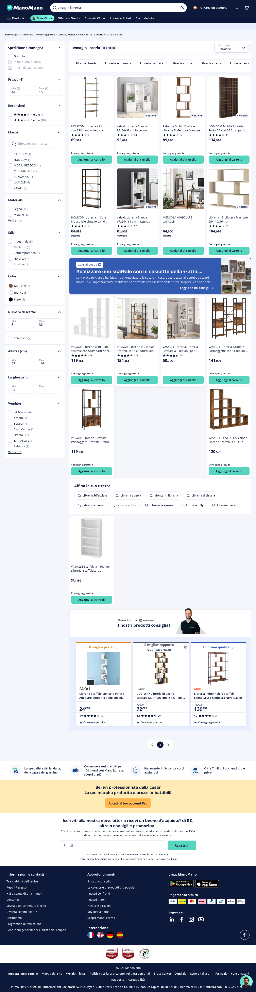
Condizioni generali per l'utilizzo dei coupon (36, 930)
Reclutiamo (14, 918)
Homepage (11, 34)
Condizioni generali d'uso (191, 973)
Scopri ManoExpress (101, 918)
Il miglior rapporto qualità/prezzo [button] (159, 647)
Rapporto (117, 979)
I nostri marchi (97, 899)
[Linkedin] (172, 919)
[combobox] (232, 48)
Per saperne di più (166, 859)
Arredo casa (27, 34)
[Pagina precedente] (152, 745)
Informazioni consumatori (231, 973)
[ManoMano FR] (90, 935)
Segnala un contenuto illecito (26, 906)
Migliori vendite (98, 912)
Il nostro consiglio (99, 881)
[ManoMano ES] (120, 935)
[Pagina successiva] (168, 745)
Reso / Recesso (16, 887)
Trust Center (162, 973)
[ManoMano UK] (100, 935)
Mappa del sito (52, 973)
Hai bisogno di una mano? (24, 893)
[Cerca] (54, 8)
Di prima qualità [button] (216, 647)
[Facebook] (181, 919)
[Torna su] (245, 935)
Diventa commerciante (21, 912)
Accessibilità (136, 979)
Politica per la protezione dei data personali (120, 973)
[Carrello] (246, 7)
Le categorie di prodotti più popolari (111, 887)
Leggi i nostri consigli (194, 288)
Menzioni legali (76, 973)
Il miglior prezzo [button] (102, 647)
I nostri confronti (98, 893)
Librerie (98, 34)
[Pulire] (182, 7)
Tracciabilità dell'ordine (22, 881)
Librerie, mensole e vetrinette (74, 34)
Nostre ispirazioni (99, 906)
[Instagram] (191, 919)
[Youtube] (201, 919)
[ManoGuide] (246, 981)
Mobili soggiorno (45, 34)
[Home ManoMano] (25, 7)
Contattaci (13, 899)
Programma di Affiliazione (23, 924)
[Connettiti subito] (237, 7)
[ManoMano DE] (110, 935)
